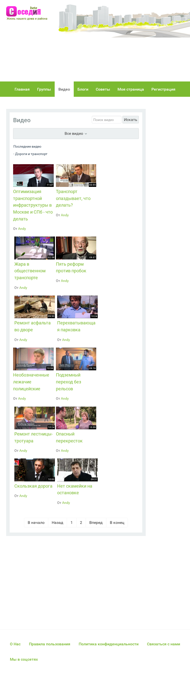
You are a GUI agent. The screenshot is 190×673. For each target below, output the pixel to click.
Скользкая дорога (33, 486)
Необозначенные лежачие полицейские (31, 381)
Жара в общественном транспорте (30, 270)
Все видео (74, 133)
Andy (22, 229)
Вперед (96, 522)
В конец (117, 522)
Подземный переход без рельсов (68, 381)
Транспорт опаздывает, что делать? (73, 198)
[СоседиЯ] (28, 13)
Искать (130, 119)
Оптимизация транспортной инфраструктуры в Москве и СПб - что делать (33, 205)
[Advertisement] (123, 40)
